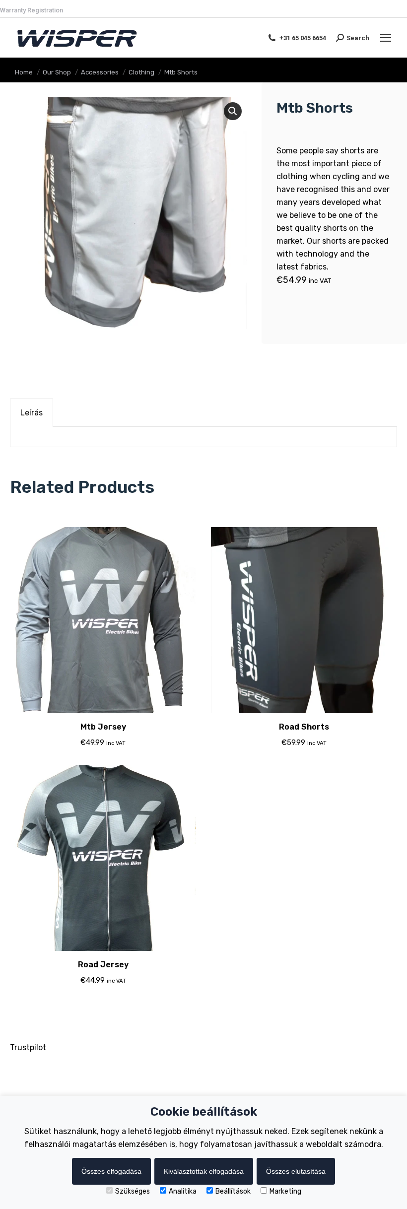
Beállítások (233, 1191)
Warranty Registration (31, 10)
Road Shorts (304, 727)
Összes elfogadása (111, 1171)
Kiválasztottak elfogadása (204, 1171)
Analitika (183, 1191)
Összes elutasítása (296, 1171)
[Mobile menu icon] (385, 37)
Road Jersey (103, 964)
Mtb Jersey (103, 727)
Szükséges (132, 1191)
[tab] (31, 413)
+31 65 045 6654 (302, 38)
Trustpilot (28, 1047)
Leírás (31, 412)
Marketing (285, 1191)
